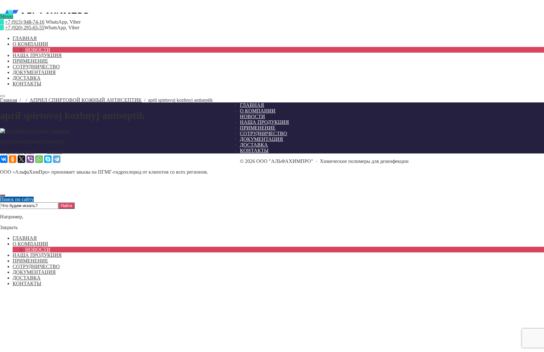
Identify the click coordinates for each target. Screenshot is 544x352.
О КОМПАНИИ (30, 243)
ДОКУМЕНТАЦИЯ (34, 272)
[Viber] (30, 159)
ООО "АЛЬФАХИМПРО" (272, 11)
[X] (21, 159)
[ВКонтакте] (4, 159)
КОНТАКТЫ (27, 283)
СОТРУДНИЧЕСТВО (36, 266)
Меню (6, 16)
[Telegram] (56, 159)
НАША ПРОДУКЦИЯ (37, 255)
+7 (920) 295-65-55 (24, 27)
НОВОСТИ (37, 249)
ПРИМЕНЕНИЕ (30, 260)
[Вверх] (2, 195)
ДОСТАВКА (27, 277)
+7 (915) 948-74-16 (24, 22)
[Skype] (48, 159)
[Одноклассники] (12, 159)
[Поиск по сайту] (2, 96)
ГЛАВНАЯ (25, 238)
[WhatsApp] (39, 159)
